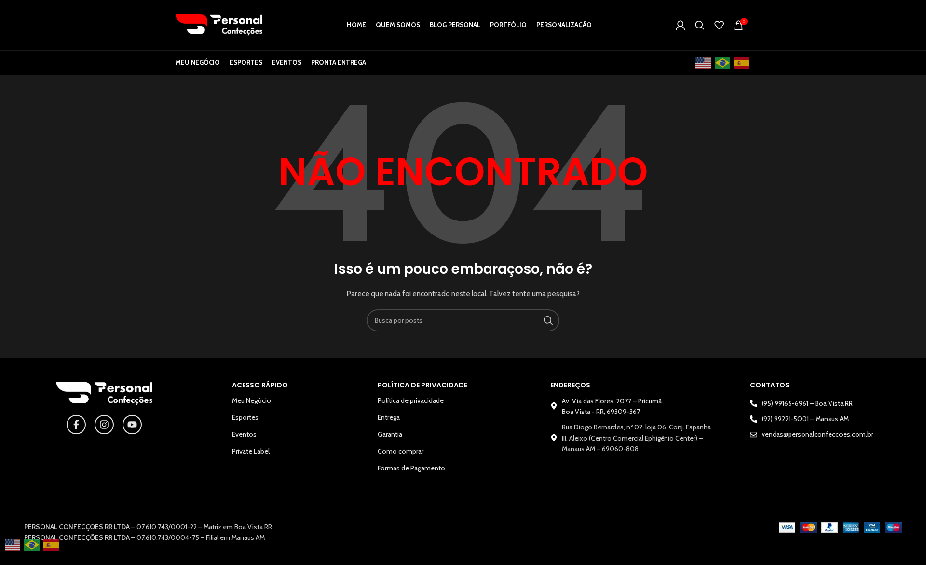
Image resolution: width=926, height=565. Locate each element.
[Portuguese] (723, 63)
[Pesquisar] (699, 25)
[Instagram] (104, 424)
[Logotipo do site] (219, 24)
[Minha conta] (680, 25)
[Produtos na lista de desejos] (719, 25)
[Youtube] (132, 424)
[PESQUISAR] (548, 320)
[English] (703, 63)
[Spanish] (742, 63)
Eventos (244, 434)
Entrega (389, 417)
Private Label (251, 451)
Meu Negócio (251, 400)
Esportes (245, 417)
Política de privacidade (411, 400)
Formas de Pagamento (411, 468)
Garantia (390, 434)
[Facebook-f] (76, 424)
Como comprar (400, 451)
